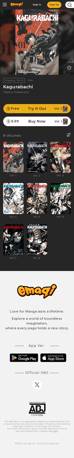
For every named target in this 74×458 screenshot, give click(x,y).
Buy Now (36, 121)
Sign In (37, 4)
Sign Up (54, 4)
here (55, 431)
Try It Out (36, 108)
